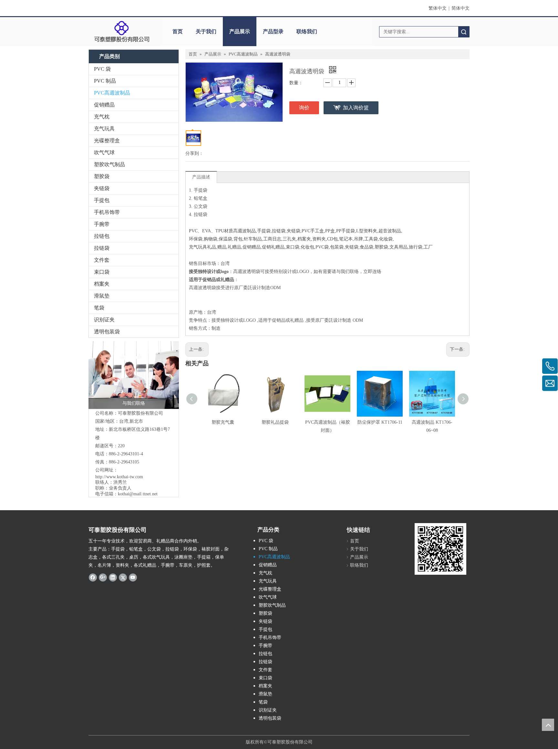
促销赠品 (104, 104)
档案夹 (101, 284)
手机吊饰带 (107, 212)
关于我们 (206, 31)
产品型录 (273, 31)
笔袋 (99, 307)
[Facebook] (93, 577)
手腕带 (101, 224)
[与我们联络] (133, 375)
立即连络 (372, 271)
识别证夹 (104, 319)
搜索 (463, 31)
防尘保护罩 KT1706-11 (379, 422)
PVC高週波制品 (112, 93)
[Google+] (103, 577)
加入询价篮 (356, 107)
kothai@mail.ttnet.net (138, 493)
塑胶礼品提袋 (275, 422)
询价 (304, 107)
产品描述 (201, 177)
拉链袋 (101, 248)
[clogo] (121, 31)
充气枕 (101, 116)
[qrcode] (440, 549)
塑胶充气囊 (223, 422)
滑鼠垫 (101, 296)
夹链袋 (101, 188)
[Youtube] (133, 577)
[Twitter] (123, 577)
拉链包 (101, 236)
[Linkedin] (113, 577)
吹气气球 (104, 152)
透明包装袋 (107, 331)
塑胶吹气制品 (109, 164)
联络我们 (306, 31)
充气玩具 (104, 128)
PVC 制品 (105, 81)
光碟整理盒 (107, 140)
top (548, 725)
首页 (177, 31)
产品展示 (239, 31)
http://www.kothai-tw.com (119, 476)
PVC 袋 (102, 69)
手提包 (101, 200)
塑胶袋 (101, 176)
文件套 (101, 260)
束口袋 (101, 272)
